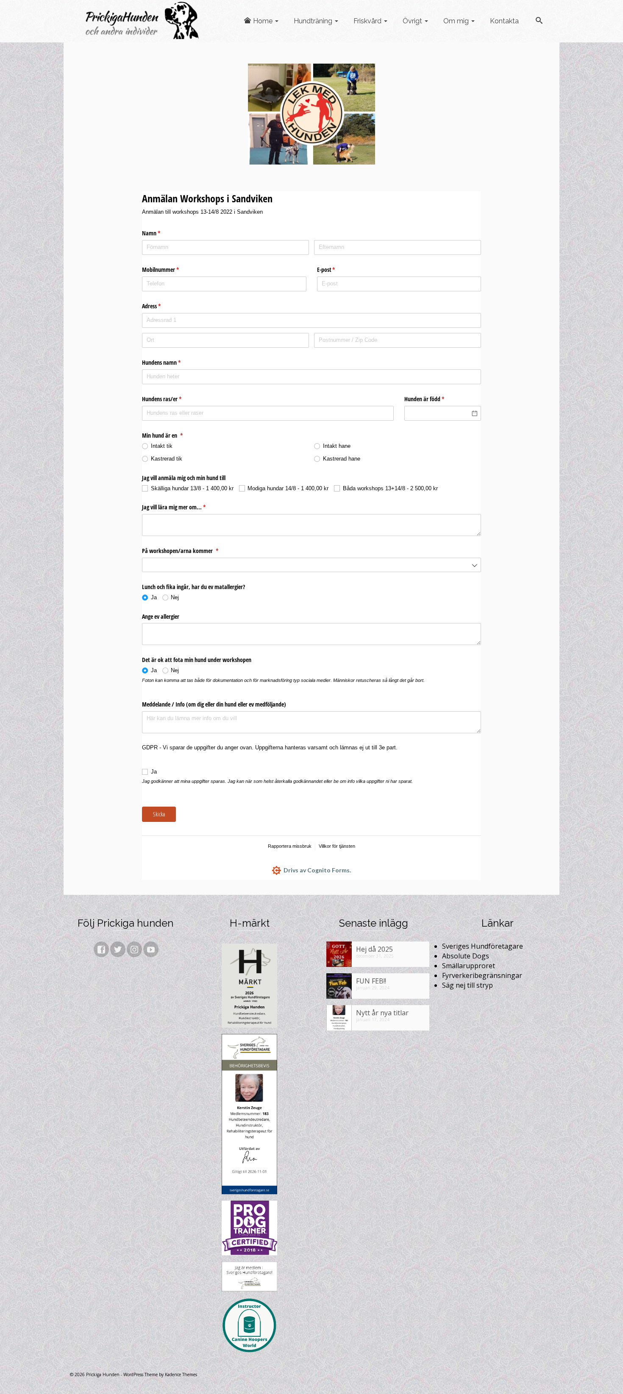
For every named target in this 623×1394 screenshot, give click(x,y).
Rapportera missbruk (290, 846)
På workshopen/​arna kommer (186, 551)
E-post (332, 269)
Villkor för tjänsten (337, 846)
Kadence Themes (181, 1374)
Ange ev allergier (160, 616)
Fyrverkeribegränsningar (482, 975)
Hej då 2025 (374, 948)
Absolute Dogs (465, 956)
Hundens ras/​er (168, 399)
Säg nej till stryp (467, 985)
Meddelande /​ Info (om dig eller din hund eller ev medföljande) (214, 704)
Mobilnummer (167, 269)
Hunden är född (430, 399)
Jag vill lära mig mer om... (180, 507)
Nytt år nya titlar (382, 1012)
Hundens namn (168, 362)
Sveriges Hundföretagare (482, 946)
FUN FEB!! (371, 980)
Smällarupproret (468, 965)
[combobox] (311, 565)
